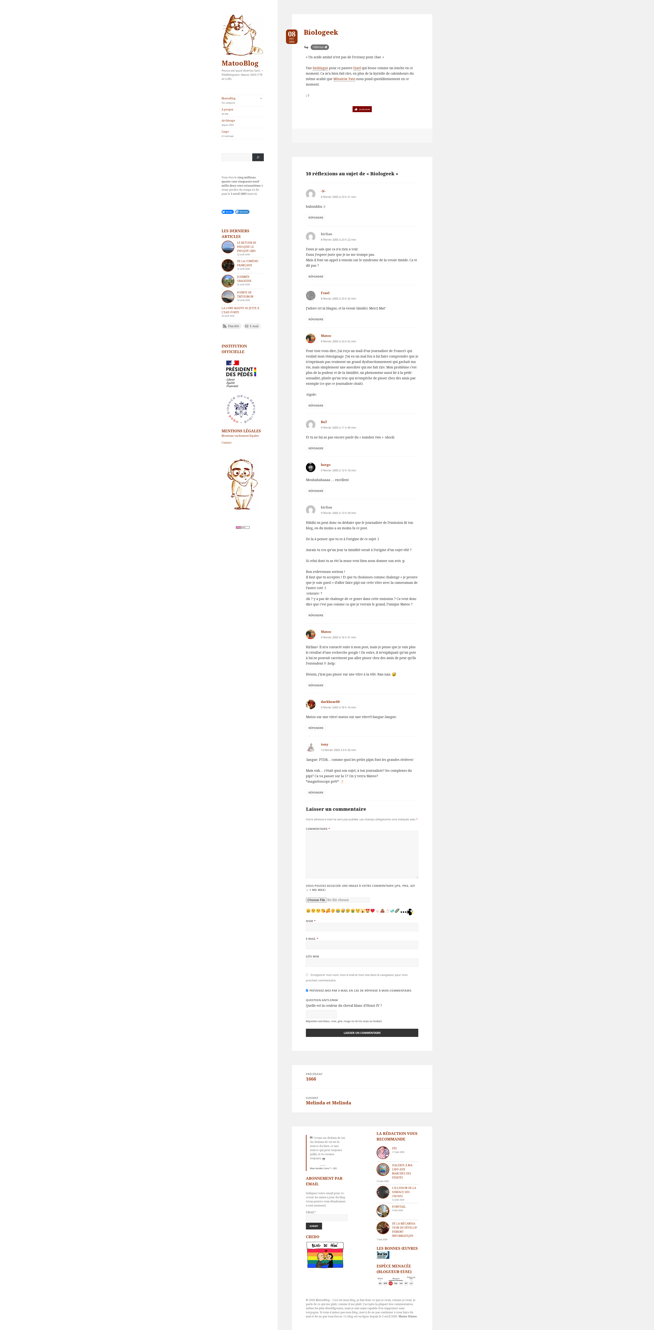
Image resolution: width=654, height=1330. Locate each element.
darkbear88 (330, 702)
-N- (323, 191)
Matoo (326, 335)
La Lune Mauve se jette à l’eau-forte (240, 310)
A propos (227, 111)
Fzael (325, 293)
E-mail (312, 939)
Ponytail (399, 1207)
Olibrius (318, 47)
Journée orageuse (244, 279)
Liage (227, 134)
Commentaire (318, 829)
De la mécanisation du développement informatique (405, 1230)
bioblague (320, 68)
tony (324, 744)
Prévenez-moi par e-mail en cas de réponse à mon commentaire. (360, 990)
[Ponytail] (383, 1211)
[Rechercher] (258, 157)
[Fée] (383, 1152)
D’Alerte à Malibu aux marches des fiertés (402, 1171)
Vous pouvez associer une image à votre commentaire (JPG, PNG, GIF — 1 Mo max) (360, 888)
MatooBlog (240, 63)
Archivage (228, 122)
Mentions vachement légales (240, 436)
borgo (326, 464)
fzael (357, 68)
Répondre (315, 217)
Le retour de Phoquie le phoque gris (246, 247)
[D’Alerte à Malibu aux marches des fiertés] (383, 1169)
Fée (394, 1148)
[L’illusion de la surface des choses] (383, 1192)
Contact (226, 442)
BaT (324, 422)
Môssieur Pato (344, 79)
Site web (312, 956)
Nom (311, 921)
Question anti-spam (322, 1000)
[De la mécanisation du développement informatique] (383, 1227)
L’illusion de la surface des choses (404, 1192)
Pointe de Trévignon (245, 294)
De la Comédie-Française (248, 263)
